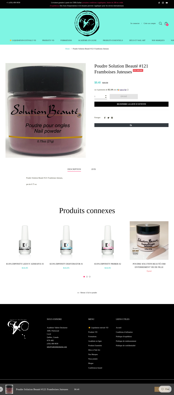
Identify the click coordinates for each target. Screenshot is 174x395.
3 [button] (89, 276)
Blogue (90, 363)
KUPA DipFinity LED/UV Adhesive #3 (25, 264)
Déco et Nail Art (94, 350)
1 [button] (84, 276)
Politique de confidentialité (125, 346)
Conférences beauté (95, 368)
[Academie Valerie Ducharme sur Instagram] (163, 3)
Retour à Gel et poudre (88, 293)
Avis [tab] (93, 169)
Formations (92, 337)
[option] (25, 248)
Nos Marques (93, 354)
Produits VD (92, 332)
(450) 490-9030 (52, 344)
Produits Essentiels (95, 346)
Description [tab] (74, 169)
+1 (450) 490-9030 (13, 3)
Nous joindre (93, 359)
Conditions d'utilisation (124, 332)
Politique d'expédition (124, 337)
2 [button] (87, 276)
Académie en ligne (95, 341)
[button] (131, 90)
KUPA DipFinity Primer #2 (107, 264)
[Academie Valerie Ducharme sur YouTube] (167, 3)
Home (67, 49)
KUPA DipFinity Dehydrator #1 (66, 264)
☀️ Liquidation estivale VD (98, 328)
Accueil (118, 328)
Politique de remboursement (126, 341)
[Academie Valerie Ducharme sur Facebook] (159, 3)
